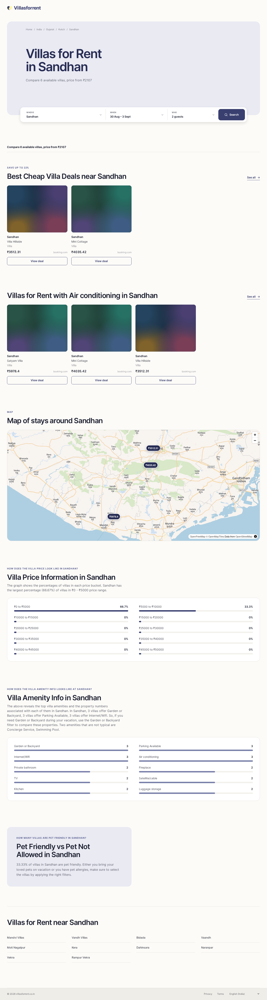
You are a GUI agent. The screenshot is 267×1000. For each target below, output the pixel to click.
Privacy (208, 993)
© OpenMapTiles (215, 536)
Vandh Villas (80, 937)
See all (253, 177)
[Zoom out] (255, 440)
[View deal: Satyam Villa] (37, 328)
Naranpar (207, 947)
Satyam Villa (15, 360)
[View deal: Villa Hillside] (37, 208)
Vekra (10, 957)
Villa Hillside (14, 241)
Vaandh (206, 937)
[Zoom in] (255, 435)
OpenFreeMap (197, 536)
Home (29, 29)
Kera (74, 947)
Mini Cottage (79, 241)
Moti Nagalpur (16, 947)
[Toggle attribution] (255, 536)
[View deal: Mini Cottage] (101, 208)
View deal (37, 261)
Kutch (61, 29)
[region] (133, 485)
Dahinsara (142, 947)
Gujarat (50, 29)
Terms (220, 993)
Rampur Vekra (81, 957)
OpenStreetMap (244, 536)
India (39, 29)
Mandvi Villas (15, 937)
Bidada (140, 937)
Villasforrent (27, 8)
